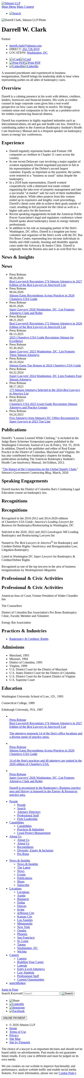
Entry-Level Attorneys (31, 969)
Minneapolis (24, 923)
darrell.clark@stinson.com (25, 45)
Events (21, 874)
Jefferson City (25, 913)
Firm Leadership (27, 819)
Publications (24, 878)
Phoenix (22, 934)
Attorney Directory (29, 812)
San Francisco (26, 937)
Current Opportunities (30, 979)
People (13, 801)
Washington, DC (37, 52)
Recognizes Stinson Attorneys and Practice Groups (43, 405)
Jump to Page (10, 989)
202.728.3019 (30, 49)
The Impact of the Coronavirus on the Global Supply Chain (39, 469)
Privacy (14, 1035)
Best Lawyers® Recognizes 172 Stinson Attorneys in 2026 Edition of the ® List (45, 325)
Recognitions (14, 500)
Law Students (25, 972)
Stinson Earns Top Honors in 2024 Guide (45, 365)
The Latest (23, 867)
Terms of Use (17, 1031)
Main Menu (9, 6)
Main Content (25, 6)
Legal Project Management (33, 833)
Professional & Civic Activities (32, 578)
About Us (15, 836)
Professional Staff (28, 815)
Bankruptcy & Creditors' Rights (28, 638)
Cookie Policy (67, 1073)
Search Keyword (12, 993)
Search (21, 808)
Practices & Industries (30, 829)
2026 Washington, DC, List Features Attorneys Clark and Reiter (41, 311)
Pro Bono (23, 854)
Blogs (20, 881)
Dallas (21, 902)
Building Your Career (30, 962)
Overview (11, 88)
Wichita (22, 951)
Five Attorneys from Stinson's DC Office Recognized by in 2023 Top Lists (44, 419)
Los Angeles (25, 920)
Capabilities (16, 822)
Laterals (22, 965)
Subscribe (23, 885)
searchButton (17, 983)
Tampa (21, 944)
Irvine (20, 909)
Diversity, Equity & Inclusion (35, 850)
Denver (21, 906)
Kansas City (24, 916)
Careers (14, 955)
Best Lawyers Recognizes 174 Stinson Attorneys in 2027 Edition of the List (45, 283)
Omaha (21, 930)
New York (23, 927)
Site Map (15, 1038)
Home (13, 1028)
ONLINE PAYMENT (14, 1018)
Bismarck (23, 899)
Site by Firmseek (19, 1042)
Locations (15, 888)
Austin (21, 895)
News (20, 871)
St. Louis (22, 941)
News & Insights (18, 257)
